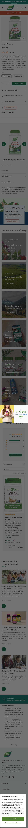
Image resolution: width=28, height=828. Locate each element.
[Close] (24, 796)
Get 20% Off (21, 416)
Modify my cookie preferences (13, 822)
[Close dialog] (26, 406)
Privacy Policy (9, 814)
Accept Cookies (13, 818)
